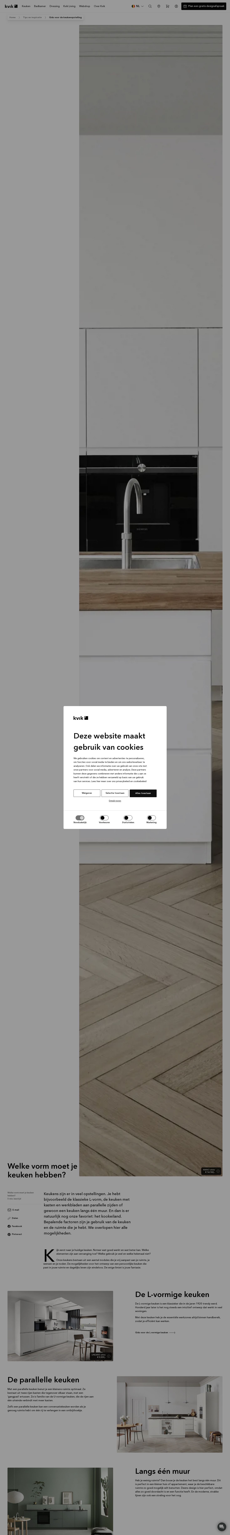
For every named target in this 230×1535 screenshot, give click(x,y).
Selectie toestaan (115, 793)
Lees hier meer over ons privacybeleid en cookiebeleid (118, 781)
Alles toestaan (143, 793)
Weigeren (87, 793)
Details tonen (115, 801)
